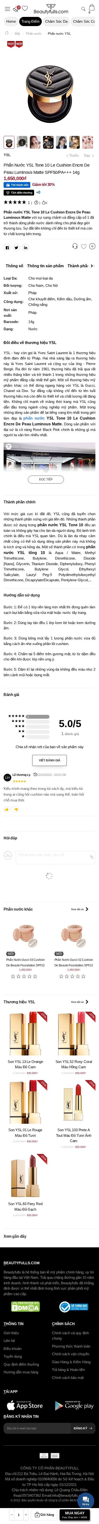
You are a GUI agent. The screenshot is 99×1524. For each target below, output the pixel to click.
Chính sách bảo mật (68, 1378)
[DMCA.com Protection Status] (25, 1307)
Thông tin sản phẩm (45, 266)
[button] (16, 9)
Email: (47, 1495)
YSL (7, 155)
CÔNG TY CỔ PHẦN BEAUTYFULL (49, 1468)
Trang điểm (30, 21)
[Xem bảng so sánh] (92, 247)
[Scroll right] (93, 266)
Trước (72, 155)
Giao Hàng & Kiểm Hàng (71, 1362)
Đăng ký (80, 1428)
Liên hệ (9, 1341)
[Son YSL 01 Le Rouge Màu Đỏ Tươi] (25, 1102)
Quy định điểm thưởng (21, 1364)
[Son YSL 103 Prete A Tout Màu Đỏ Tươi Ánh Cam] (73, 1102)
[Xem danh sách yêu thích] (83, 247)
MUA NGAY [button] (74, 1515)
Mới (19, 44)
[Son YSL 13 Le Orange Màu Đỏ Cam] (25, 1033)
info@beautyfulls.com (69, 1495)
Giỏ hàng (47, 1515)
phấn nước (34, 418)
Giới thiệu (11, 1333)
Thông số (14, 266)
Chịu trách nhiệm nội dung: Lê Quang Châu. (46, 1490)
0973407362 (32, 1495)
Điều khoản (12, 1349)
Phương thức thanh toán (71, 1346)
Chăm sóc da (56, 21)
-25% (43, 1015)
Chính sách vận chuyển (70, 1354)
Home (11, 21)
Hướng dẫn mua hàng (21, 1372)
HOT (11, 44)
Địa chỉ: (11, 1474)
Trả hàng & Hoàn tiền (68, 1370)
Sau (87, 155)
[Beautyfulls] (7, 33)
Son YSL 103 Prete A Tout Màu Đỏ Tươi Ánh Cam (73, 1135)
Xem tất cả (77, 909)
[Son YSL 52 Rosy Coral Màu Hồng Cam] (73, 1033)
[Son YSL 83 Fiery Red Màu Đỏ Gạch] (25, 1176)
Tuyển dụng (13, 1356)
